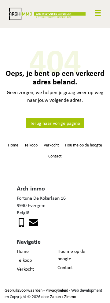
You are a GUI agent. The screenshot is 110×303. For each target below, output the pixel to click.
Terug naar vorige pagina (55, 123)
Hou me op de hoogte (83, 145)
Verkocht (51, 145)
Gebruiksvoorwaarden (23, 290)
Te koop (31, 145)
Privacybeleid (57, 290)
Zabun (55, 296)
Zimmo (70, 296)
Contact (55, 156)
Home (13, 145)
